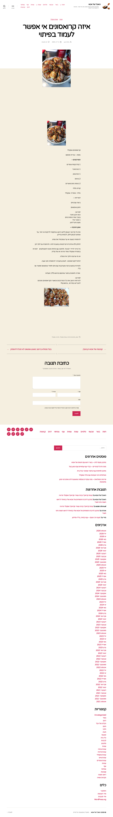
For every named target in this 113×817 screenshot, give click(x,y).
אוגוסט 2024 (101, 599)
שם (79, 391)
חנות (63, 5)
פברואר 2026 (101, 548)
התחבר (103, 791)
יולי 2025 (102, 568)
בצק (77, 337)
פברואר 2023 (101, 650)
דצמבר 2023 (101, 622)
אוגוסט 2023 (101, 633)
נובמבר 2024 (101, 591)
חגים (104, 726)
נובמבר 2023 (101, 625)
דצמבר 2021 (101, 690)
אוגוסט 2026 (101, 531)
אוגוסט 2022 (101, 667)
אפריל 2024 (101, 610)
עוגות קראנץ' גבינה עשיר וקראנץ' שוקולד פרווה (75, 495)
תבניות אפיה (101, 778)
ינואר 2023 (102, 653)
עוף (28, 5)
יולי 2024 (102, 602)
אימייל (53, 391)
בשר (56, 5)
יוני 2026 (103, 536)
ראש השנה (102, 775)
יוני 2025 (103, 571)
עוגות (39, 5)
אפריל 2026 (101, 542)
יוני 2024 (103, 605)
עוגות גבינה (102, 749)
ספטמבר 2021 (100, 699)
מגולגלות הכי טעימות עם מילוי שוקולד (92, 475)
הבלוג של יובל (101, 723)
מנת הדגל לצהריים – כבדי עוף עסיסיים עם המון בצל (87, 467)
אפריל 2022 (101, 679)
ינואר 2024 (102, 619)
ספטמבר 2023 (100, 630)
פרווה (57, 337)
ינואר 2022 (102, 687)
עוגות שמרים (101, 760)
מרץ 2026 (102, 545)
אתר (79, 399)
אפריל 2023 (101, 645)
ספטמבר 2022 (100, 665)
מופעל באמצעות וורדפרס (81, 812)
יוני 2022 (103, 673)
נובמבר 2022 (101, 659)
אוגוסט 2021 (101, 702)
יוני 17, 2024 (55, 42)
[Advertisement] (56, 106)
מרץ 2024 (102, 613)
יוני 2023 (103, 639)
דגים (28, 7)
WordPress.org (100, 799)
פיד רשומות (102, 794)
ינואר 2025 (102, 585)
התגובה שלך (76, 375)
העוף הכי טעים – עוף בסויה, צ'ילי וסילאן (86, 517)
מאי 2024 (102, 608)
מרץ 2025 (102, 579)
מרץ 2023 (102, 648)
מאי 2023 (102, 642)
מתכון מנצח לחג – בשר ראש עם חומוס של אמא (88, 462)
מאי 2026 (102, 539)
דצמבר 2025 (101, 554)
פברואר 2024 (101, 616)
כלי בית (103, 738)
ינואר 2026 (102, 551)
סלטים (45, 5)
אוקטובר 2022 (100, 662)
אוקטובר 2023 (100, 628)
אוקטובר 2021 (100, 696)
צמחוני (23, 5)
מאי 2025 (102, 574)
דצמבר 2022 (101, 656)
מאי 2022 (102, 676)
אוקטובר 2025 (100, 559)
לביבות (103, 741)
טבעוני (51, 5)
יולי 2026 (102, 534)
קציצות (23, 7)
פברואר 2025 (101, 582)
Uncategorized (100, 715)
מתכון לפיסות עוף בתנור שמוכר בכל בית (91, 471)
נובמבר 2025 (101, 556)
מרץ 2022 (102, 682)
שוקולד (54, 337)
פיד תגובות (102, 797)
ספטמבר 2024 (100, 596)
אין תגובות (44, 42)
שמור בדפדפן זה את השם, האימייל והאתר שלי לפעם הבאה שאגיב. (61, 408)
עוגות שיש (102, 758)
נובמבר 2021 (101, 693)
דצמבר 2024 (101, 588)
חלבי (104, 729)
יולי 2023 (102, 636)
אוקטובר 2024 (100, 593)
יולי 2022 (102, 670)
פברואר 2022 (101, 684)
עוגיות (32, 5)
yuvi (65, 42)
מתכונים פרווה (71, 337)
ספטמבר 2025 (100, 562)
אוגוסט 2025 (101, 565)
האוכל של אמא (95, 4)
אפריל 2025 (101, 576)
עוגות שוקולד (54, 19)
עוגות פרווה (102, 752)
